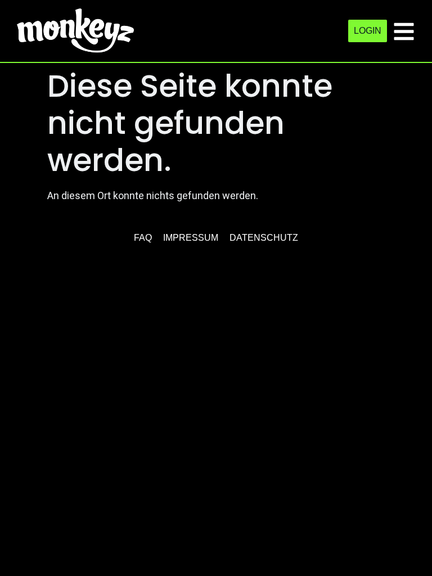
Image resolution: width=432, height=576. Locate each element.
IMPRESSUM (190, 237)
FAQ (143, 237)
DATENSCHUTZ (264, 237)
